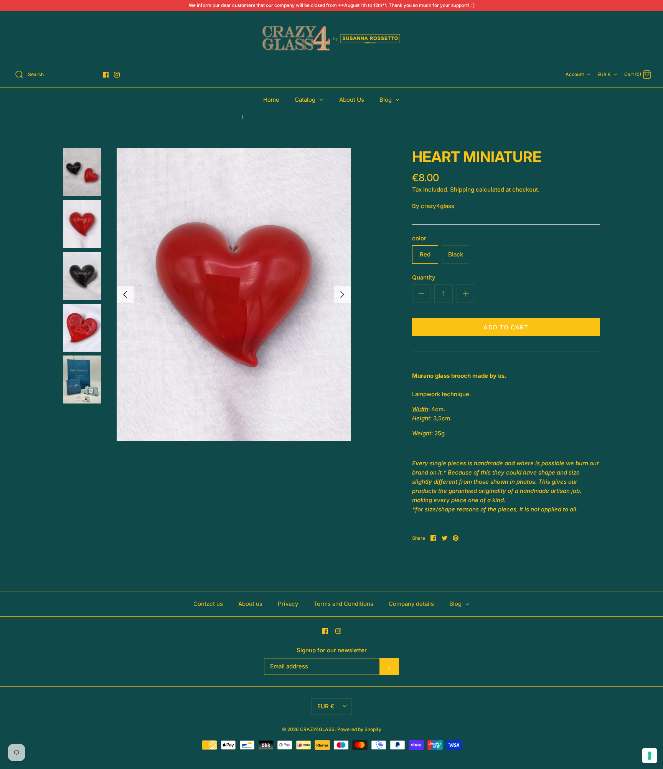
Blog (386, 99)
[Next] (342, 294)
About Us (351, 99)
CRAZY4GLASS (317, 729)
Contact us (208, 603)
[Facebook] (106, 75)
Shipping (462, 189)
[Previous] (125, 294)
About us (250, 603)
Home (271, 99)
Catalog (306, 99)
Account (575, 74)
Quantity (423, 277)
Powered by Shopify (359, 729)
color (419, 238)
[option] (234, 294)
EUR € (604, 74)
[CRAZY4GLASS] (331, 39)
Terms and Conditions (343, 603)
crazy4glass (437, 206)
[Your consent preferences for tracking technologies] (649, 755)
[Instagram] (117, 75)
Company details (411, 603)
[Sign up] (389, 666)
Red (425, 254)
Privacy (288, 603)
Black (455, 254)
